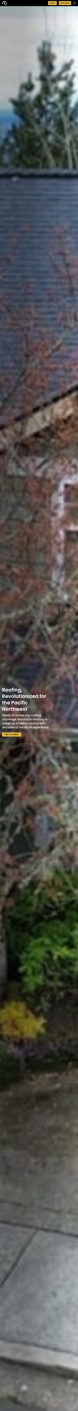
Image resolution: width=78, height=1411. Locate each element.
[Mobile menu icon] (74, 3)
